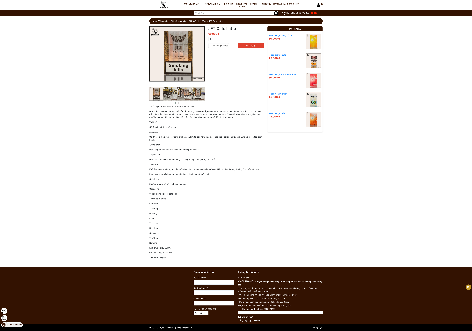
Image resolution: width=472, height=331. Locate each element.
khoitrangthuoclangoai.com (179, 327)
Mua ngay (250, 45)
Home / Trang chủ (212, 4)
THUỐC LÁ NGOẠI (197, 21)
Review (253, 4)
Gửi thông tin (201, 313)
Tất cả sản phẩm (191, 4)
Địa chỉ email (200, 298)
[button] (175, 103)
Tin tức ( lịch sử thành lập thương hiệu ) (281, 4)
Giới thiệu (228, 4)
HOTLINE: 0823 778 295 (297, 13)
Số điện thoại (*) (201, 288)
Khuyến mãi (241, 4)
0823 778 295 (15, 325)
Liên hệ (242, 6)
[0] (318, 5)
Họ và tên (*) (200, 277)
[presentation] (175, 84)
